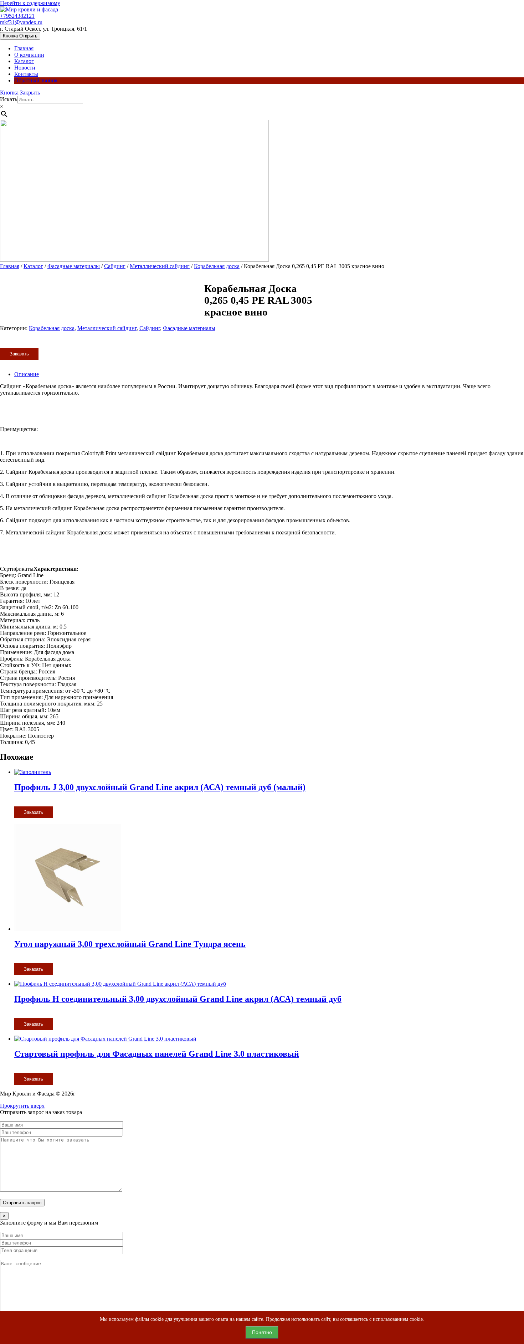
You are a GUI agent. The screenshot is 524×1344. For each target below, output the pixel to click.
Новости (24, 68)
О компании (29, 55)
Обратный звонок (36, 80)
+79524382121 (17, 16)
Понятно (262, 1332)
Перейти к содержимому (30, 3)
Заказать (19, 353)
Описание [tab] (26, 374)
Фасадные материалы (73, 266)
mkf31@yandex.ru (21, 22)
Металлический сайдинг (160, 266)
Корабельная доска (217, 266)
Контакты (26, 74)
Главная (24, 48)
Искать (8, 99)
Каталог (24, 61)
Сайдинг (114, 266)
